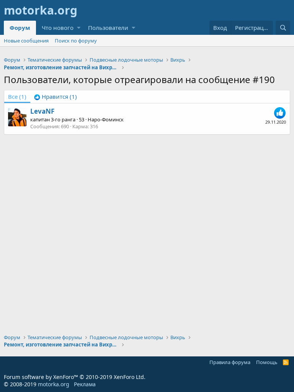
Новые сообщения (26, 40)
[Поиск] (283, 28)
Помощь (267, 362)
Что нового (58, 27)
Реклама (85, 384)
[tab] (55, 96)
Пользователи (108, 27)
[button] (78, 28)
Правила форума (229, 362)
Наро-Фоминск (106, 119)
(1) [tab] (17, 96)
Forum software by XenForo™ (74, 377)
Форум (20, 27)
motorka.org (53, 384)
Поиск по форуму (76, 40)
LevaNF (42, 111)
